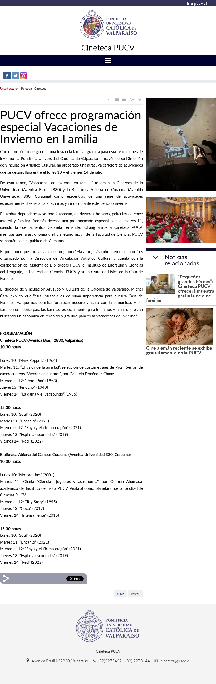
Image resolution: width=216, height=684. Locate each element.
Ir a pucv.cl (197, 3)
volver (135, 594)
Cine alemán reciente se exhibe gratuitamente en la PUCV (179, 350)
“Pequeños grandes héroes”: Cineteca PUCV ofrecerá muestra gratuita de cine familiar (180, 288)
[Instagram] (23, 78)
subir (120, 594)
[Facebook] (7, 78)
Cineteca (40, 88)
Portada (26, 88)
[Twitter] (15, 78)
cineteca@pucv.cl (175, 660)
